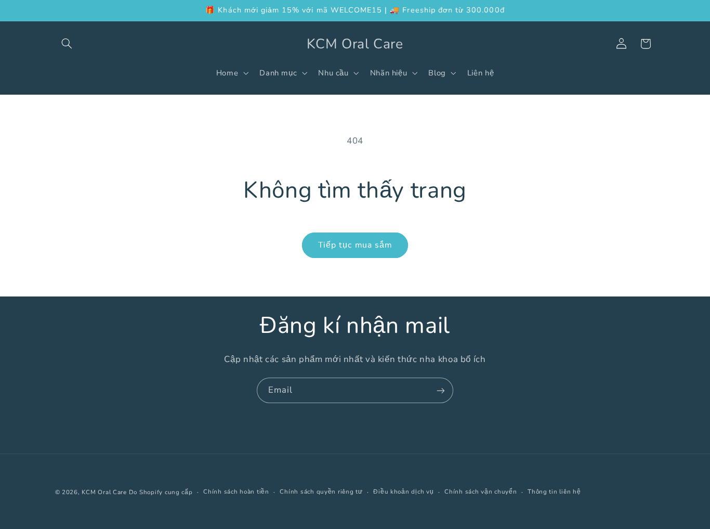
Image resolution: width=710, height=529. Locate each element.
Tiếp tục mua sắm (355, 245)
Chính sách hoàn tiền (236, 492)
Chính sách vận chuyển (480, 492)
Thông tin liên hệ (554, 492)
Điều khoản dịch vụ (403, 492)
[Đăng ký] (441, 390)
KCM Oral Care (105, 492)
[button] (67, 44)
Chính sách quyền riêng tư (321, 492)
